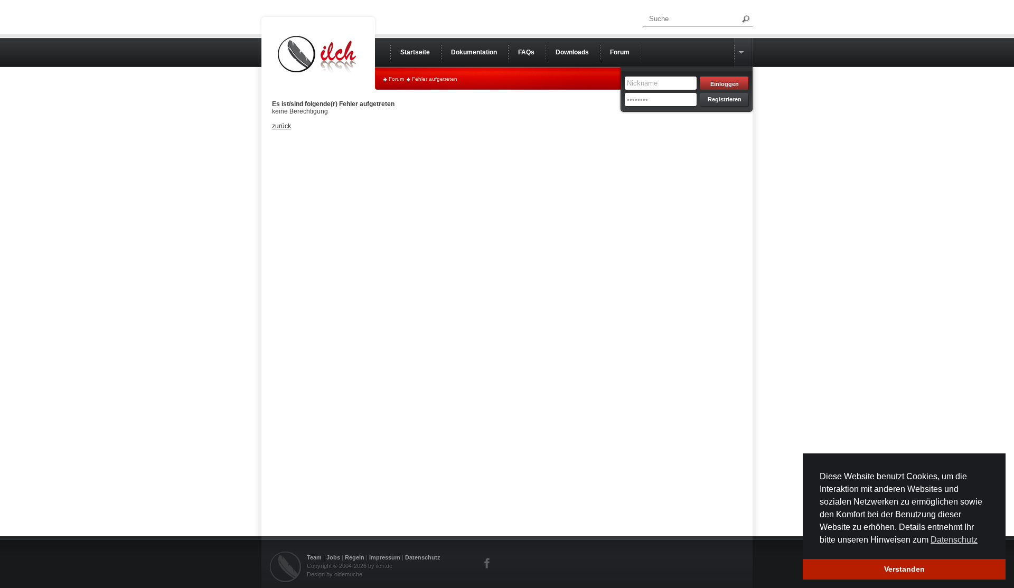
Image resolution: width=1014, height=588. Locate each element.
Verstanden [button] (904, 569)
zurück (281, 126)
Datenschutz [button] (954, 539)
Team (314, 557)
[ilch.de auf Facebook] (487, 563)
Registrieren (724, 99)
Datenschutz (422, 557)
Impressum (384, 557)
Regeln (354, 557)
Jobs (333, 557)
